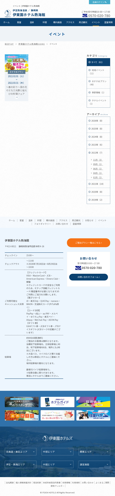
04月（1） (98, 173)
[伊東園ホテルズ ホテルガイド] (57, 402)
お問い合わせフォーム (87, 276)
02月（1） (98, 177)
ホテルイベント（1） (97, 102)
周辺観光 (83, 22)
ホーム (6, 22)
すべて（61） (97, 62)
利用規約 (76, 482)
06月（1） (98, 168)
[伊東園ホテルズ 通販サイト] (22, 415)
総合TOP (9, 43)
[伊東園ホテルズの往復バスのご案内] (93, 415)
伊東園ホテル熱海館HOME (31, 43)
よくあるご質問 (102, 482)
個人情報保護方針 (23, 482)
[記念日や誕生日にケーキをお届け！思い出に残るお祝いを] (57, 415)
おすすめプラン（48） (97, 83)
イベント (96, 22)
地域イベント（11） (96, 72)
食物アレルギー (57, 485)
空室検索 (108, 22)
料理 (45, 22)
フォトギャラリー (42, 224)
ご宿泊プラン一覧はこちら (87, 242)
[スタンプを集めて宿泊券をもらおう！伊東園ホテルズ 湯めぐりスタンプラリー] (22, 402)
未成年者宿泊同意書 (51, 482)
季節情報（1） (98, 92)
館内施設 (57, 22)
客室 (19, 22)
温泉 (32, 22)
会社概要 (10, 482)
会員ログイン (98, 2)
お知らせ (89, 220)
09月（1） (98, 164)
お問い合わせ (62, 224)
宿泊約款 (37, 482)
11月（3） (98, 159)
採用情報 (66, 482)
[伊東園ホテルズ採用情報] (93, 402)
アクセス (70, 22)
